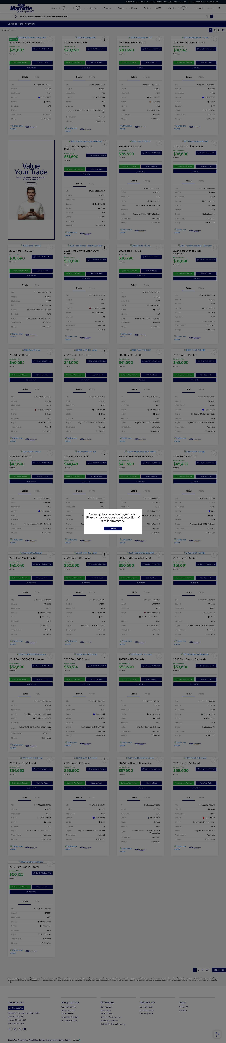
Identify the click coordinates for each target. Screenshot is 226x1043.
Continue (113, 528)
